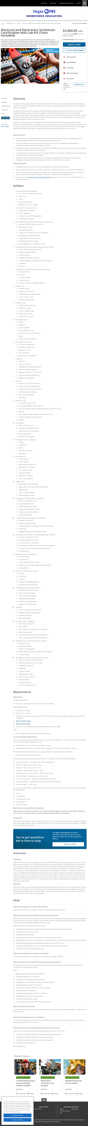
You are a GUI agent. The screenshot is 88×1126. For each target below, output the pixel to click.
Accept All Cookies (17, 1115)
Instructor (5, 110)
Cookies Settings (17, 1120)
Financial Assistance (65, 1111)
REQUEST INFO (79, 84)
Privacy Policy (56, 1121)
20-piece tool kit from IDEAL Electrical (39, 177)
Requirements (6, 106)
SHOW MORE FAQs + (19, 1046)
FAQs (3, 113)
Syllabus (4, 102)
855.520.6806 (5, 126)
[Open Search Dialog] (84, 3)
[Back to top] (44, 1106)
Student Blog (74, 1109)
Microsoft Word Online (23, 721)
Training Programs (10, 23)
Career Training (37, 1109)
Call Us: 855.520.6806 (79, 23)
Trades (19, 23)
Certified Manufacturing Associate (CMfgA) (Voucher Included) (25, 1083)
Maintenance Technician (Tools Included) (47, 1083)
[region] (17, 1111)
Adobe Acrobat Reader (23, 724)
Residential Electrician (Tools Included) (73, 1082)
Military (62, 1109)
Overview (4, 98)
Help (61, 1113)
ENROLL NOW (74, 44)
